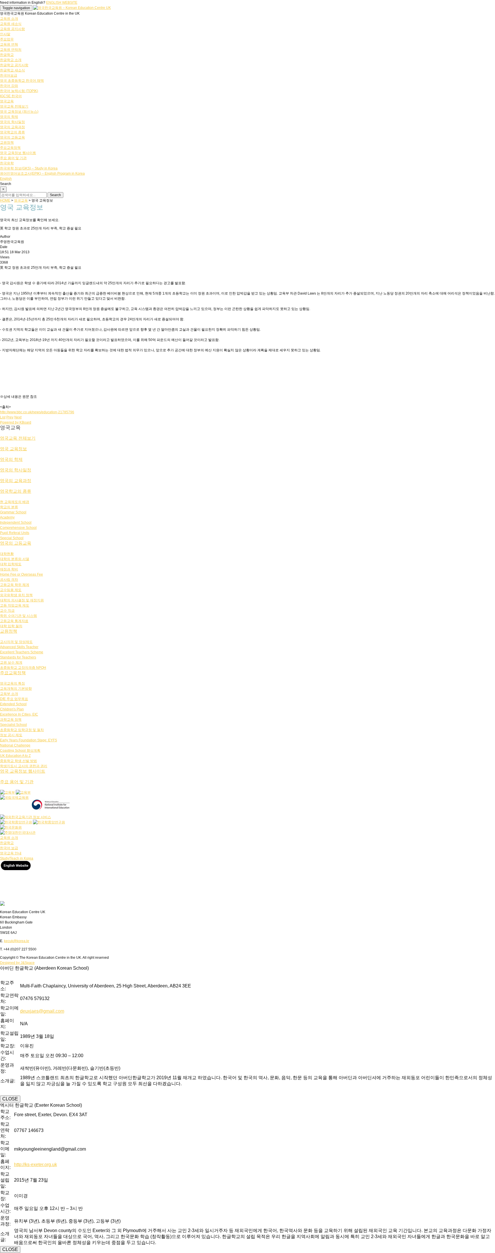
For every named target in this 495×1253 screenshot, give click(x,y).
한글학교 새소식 (12, 70)
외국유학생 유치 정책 (16, 595)
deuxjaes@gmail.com (42, 1011)
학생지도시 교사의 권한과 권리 (23, 766)
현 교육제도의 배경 (14, 502)
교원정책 (7, 143)
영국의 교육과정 (12, 127)
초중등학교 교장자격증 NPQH (23, 668)
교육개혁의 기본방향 (16, 689)
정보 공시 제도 (11, 735)
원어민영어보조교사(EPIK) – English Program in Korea (42, 174)
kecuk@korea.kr (16, 941)
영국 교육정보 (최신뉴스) (19, 112)
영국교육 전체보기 (14, 106)
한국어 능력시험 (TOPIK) (19, 91)
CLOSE (10, 1098)
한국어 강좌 (9, 86)
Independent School (16, 523)
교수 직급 (7, 611)
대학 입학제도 (10, 564)
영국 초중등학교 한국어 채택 (22, 81)
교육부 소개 (9, 694)
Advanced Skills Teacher (19, 647)
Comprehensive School (18, 528)
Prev (9, 417)
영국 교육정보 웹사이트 (18, 153)
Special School (11, 538)
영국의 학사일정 (12, 122)
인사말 (5, 34)
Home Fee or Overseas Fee (21, 574)
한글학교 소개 (10, 60)
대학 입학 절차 (11, 626)
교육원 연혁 (9, 44)
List (2, 417)
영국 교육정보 (13, 448)
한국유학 (7, 163)
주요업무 (7, 39)
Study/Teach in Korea (16, 858)
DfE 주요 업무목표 (14, 699)
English (6, 179)
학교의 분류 (9, 507)
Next (17, 417)
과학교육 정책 (10, 720)
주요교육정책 (10, 148)
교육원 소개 (9, 19)
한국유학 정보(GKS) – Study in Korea (29, 168)
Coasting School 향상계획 (20, 751)
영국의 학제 (9, 117)
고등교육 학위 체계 (14, 585)
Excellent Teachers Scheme (21, 652)
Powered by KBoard (15, 422)
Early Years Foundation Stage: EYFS (28, 740)
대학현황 (7, 554)
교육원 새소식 (10, 24)
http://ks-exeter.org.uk (35, 1164)
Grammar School (13, 512)
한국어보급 (8, 75)
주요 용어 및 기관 (13, 158)
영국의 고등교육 (12, 137)
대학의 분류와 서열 (14, 559)
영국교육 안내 (10, 853)
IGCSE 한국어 (11, 96)
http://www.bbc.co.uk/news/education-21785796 (37, 412)
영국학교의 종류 (12, 132)
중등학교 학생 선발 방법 (18, 761)
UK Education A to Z (15, 756)
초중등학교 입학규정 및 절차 (22, 730)
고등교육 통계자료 (14, 621)
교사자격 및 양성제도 (16, 642)
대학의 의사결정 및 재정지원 (22, 600)
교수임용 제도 (10, 590)
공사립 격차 (9, 580)
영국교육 (7, 101)
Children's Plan (12, 709)
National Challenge (15, 745)
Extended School (13, 704)
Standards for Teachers (18, 657)
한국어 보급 (9, 848)
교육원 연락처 (10, 50)
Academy (7, 517)
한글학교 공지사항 (14, 65)
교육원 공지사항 (12, 29)
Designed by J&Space (17, 963)
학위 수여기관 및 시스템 (18, 616)
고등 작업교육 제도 (14, 605)
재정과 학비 (9, 569)
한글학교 (7, 55)
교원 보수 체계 (11, 662)
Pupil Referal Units (14, 533)
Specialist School (13, 725)
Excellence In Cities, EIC (19, 714)
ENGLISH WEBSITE (61, 3)
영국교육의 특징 (12, 683)
